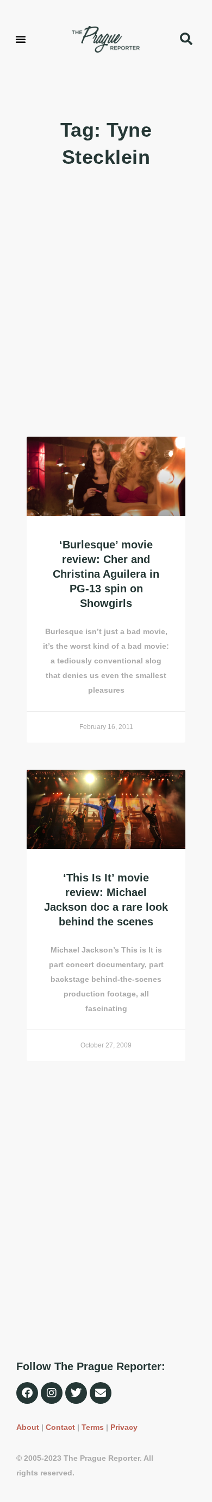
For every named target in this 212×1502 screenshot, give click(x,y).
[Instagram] (52, 1393)
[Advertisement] (106, 304)
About (27, 1427)
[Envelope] (100, 1393)
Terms (93, 1427)
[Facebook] (27, 1393)
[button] (21, 39)
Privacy (124, 1427)
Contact (60, 1427)
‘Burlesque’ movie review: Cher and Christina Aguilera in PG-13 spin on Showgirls (106, 574)
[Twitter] (76, 1393)
